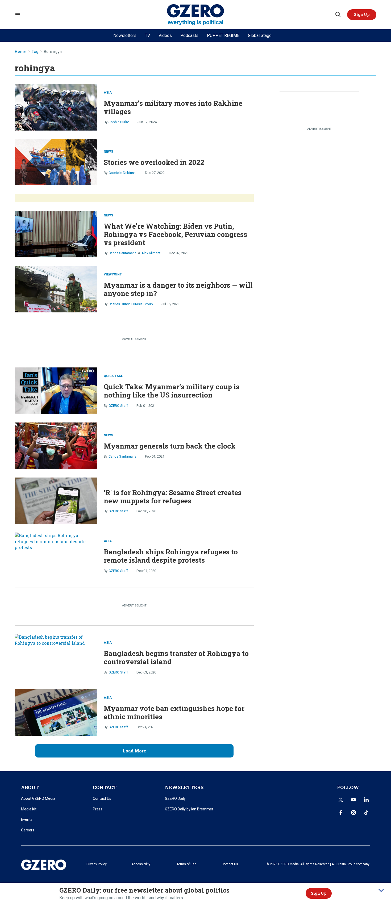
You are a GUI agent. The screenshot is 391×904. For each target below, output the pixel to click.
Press (97, 809)
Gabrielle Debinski (122, 173)
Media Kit (28, 809)
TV (147, 35)
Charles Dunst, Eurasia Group (131, 304)
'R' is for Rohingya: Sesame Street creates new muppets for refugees (173, 496)
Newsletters (124, 35)
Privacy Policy (96, 864)
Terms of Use (186, 864)
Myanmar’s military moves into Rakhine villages (173, 107)
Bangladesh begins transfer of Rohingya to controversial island (176, 657)
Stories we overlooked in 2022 (154, 162)
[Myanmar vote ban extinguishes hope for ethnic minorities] (56, 712)
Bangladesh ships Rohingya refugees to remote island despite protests (171, 555)
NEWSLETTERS (184, 787)
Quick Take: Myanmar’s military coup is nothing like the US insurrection (171, 390)
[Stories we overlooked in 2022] (56, 161)
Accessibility (140, 864)
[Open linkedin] (366, 799)
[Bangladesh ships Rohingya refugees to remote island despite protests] (56, 556)
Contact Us (102, 798)
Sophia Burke (119, 122)
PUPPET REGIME (223, 35)
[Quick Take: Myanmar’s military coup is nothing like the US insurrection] (56, 390)
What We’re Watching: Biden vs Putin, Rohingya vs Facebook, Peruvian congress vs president (175, 234)
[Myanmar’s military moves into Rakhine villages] (56, 106)
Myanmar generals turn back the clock (170, 445)
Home (20, 51)
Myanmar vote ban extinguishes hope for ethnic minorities (174, 712)
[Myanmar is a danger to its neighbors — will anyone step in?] (56, 288)
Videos (165, 35)
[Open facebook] (340, 812)
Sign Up (318, 893)
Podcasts (189, 35)
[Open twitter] (340, 799)
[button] (361, 14)
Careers (27, 830)
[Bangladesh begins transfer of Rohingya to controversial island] (56, 657)
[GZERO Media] (195, 14)
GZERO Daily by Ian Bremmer (189, 809)
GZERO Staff (118, 406)
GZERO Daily (175, 798)
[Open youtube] (353, 799)
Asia (108, 92)
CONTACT (105, 787)
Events (26, 819)
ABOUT (30, 787)
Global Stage (260, 35)
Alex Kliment (151, 253)
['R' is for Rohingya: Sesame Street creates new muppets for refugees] (56, 501)
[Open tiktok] (366, 812)
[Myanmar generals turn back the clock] (56, 445)
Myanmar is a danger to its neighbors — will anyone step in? (178, 289)
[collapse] (381, 890)
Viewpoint (113, 274)
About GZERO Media (38, 798)
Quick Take (113, 376)
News (108, 151)
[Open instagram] (353, 812)
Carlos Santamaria (122, 253)
